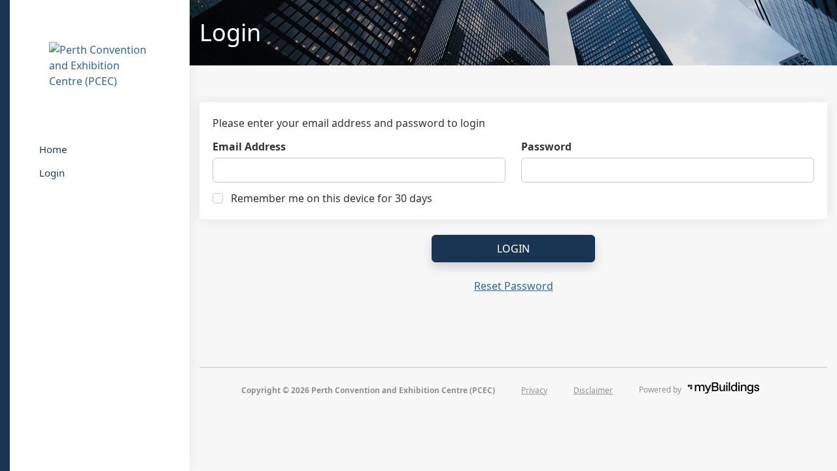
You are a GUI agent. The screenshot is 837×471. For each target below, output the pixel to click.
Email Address (249, 146)
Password (546, 146)
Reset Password (513, 286)
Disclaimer (593, 390)
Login (513, 248)
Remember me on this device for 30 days (331, 198)
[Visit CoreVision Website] (734, 389)
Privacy (534, 390)
